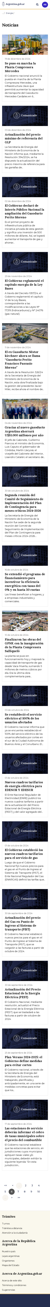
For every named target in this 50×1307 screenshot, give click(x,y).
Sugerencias (8, 1290)
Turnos (6, 1223)
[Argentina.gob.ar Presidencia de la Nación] (13, 4)
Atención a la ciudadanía (14, 1233)
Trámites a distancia (12, 1228)
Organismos (8, 1260)
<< (5, 1185)
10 (38, 1191)
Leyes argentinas (10, 1256)
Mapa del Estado (10, 1265)
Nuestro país (8, 1251)
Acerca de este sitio (12, 1280)
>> (19, 1197)
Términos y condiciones (14, 1285)
